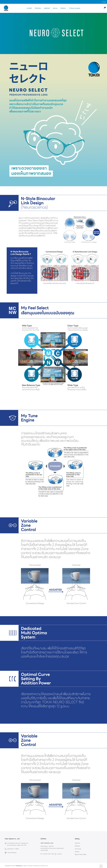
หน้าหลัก (29, 8)
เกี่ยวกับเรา (38, 8)
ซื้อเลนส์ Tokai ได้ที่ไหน (80, 854)
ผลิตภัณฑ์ (47, 8)
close (3, 1)
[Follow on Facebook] (101, 866)
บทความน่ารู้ (78, 849)
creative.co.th (44, 866)
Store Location (75, 8)
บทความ (55, 8)
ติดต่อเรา (63, 8)
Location (59, 854)
